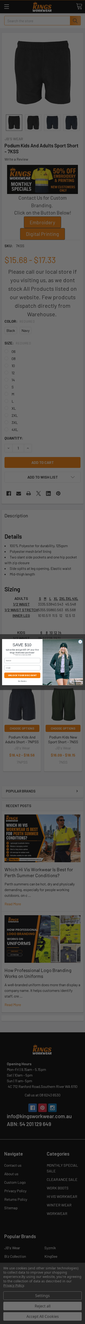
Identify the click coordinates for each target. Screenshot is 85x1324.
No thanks (22, 681)
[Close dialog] (80, 641)
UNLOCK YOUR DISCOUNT (22, 675)
